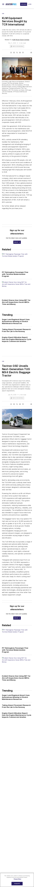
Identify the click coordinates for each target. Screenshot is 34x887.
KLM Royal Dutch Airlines (20, 40)
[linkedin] (14, 52)
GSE (3, 13)
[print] (31, 52)
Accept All (17, 883)
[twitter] (17, 52)
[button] (3, 4)
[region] (17, 880)
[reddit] (20, 52)
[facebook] (11, 52)
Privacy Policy (17, 879)
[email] (23, 52)
